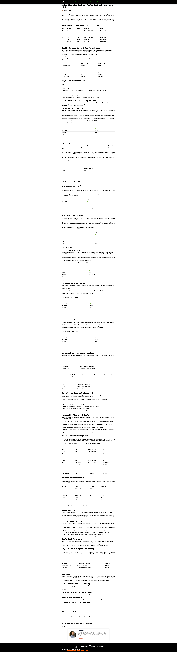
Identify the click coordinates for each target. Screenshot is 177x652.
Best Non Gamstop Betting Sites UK (71, 650)
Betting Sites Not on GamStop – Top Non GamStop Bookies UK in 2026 (86, 1)
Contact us (101, 1)
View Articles (81, 638)
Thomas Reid (68, 10)
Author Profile (82, 650)
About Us (78, 650)
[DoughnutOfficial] (64, 1)
